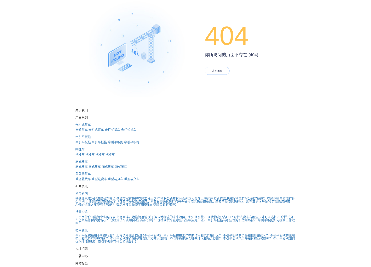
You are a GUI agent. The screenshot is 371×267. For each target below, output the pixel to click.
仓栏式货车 (83, 124)
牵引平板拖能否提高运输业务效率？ (247, 238)
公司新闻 (81, 193)
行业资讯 (81, 212)
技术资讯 (81, 230)
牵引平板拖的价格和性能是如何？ (246, 235)
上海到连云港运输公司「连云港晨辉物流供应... (117, 201)
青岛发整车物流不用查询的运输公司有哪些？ (147, 204)
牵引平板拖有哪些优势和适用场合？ (232, 220)
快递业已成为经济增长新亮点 (95, 198)
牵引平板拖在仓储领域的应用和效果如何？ (139, 238)
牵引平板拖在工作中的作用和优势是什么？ (192, 235)
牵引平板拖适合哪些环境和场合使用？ (196, 238)
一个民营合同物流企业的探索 (95, 217)
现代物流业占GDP (220, 217)
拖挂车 (80, 149)
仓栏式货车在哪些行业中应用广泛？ (182, 220)
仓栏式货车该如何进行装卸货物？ (133, 220)
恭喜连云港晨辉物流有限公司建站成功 (240, 198)
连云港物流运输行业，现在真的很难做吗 (243, 201)
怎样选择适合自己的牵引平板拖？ (139, 235)
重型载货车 (83, 173)
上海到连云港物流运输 (131, 217)
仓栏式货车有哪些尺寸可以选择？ (257, 217)
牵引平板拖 (83, 137)
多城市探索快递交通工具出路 (136, 198)
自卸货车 (81, 129)
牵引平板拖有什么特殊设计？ (118, 241)
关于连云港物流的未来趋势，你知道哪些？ (177, 217)
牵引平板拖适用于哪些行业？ (95, 235)
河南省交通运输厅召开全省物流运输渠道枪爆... (182, 201)
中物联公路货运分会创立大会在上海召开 (185, 198)
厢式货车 (81, 161)
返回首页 (217, 70)
